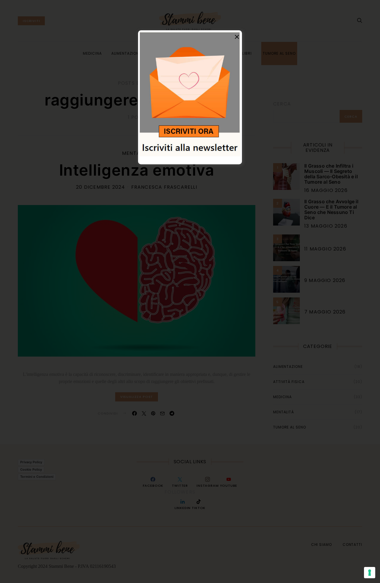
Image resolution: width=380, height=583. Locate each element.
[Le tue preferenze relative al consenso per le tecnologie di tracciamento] (369, 572)
